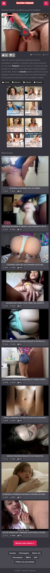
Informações (24, 553)
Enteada (28, 82)
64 (6, 55)
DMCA (28, 557)
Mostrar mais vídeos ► (25, 543)
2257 (36, 557)
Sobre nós (36, 553)
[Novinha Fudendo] (25, 4)
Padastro (39, 82)
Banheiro (17, 82)
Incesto (7, 82)
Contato (12, 553)
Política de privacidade (25, 562)
